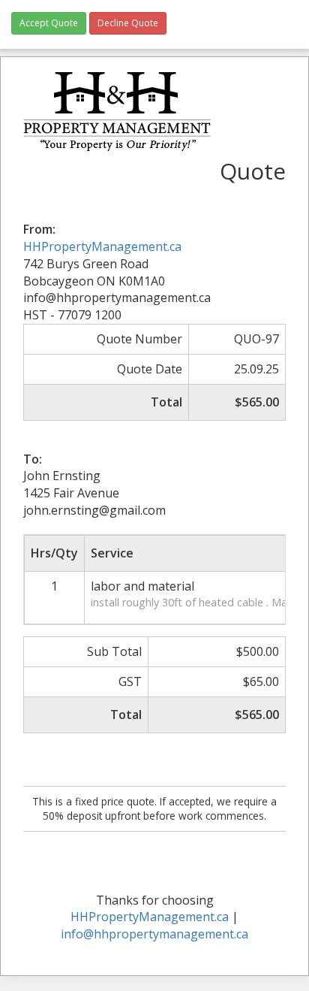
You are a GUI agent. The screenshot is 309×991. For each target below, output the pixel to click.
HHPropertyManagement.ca (102, 246)
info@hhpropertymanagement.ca (154, 934)
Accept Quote (49, 23)
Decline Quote (128, 23)
